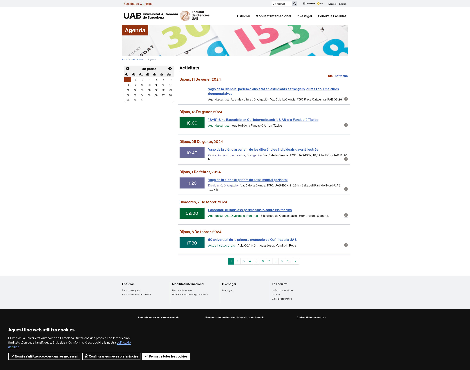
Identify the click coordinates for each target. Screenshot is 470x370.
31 (142, 100)
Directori (310, 3)
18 (149, 90)
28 (170, 95)
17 (142, 90)
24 (142, 95)
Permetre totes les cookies (168, 356)
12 (156, 84)
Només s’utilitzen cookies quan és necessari (46, 356)
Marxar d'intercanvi (182, 290)
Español (332, 3)
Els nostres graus (131, 290)
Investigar (304, 16)
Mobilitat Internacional (273, 16)
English (343, 3)
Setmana (341, 76)
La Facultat (280, 284)
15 (128, 90)
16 (135, 90)
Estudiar (243, 16)
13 (163, 84)
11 (150, 84)
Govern (276, 294)
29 (128, 100)
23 (135, 95)
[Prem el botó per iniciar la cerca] (294, 3)
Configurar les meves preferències (113, 356)
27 (163, 95)
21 (170, 90)
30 (135, 100)
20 (163, 90)
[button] (346, 99)
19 (156, 90)
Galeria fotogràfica (282, 298)
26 (156, 95)
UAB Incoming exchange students (190, 294)
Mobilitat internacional (188, 284)
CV (321, 3)
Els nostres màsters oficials (136, 294)
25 (149, 95)
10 (142, 84)
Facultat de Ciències (138, 4)
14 (170, 84)
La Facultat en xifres (282, 290)
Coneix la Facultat (332, 16)
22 (128, 95)
